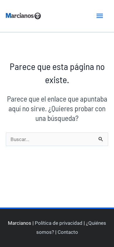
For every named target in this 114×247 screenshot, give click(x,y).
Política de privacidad (58, 223)
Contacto (68, 232)
